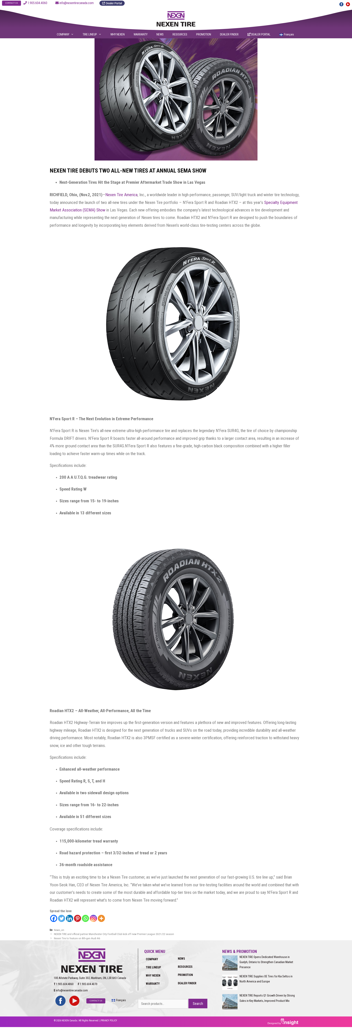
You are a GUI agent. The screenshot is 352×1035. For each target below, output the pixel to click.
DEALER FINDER (229, 34)
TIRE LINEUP (90, 34)
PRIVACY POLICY (109, 1020)
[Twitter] (61, 918)
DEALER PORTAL (261, 34)
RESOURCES (180, 34)
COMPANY (63, 34)
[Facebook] (53, 918)
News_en (59, 930)
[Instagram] (93, 918)
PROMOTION (203, 34)
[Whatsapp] (85, 918)
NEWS (160, 34)
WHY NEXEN (117, 34)
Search (198, 1003)
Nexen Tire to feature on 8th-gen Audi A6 (77, 938)
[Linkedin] (69, 918)
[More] (101, 918)
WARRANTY (140, 34)
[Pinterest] (77, 918)
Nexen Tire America (121, 194)
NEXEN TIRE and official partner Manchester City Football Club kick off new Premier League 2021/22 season (114, 934)
